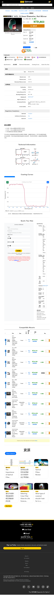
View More (8, 506)
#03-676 (29, 351)
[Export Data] (48, 182)
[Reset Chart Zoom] (7, 182)
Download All (29, 59)
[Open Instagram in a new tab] (43, 587)
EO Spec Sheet (19, 59)
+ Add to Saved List (26, 47)
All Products (8, 10)
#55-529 (29, 340)
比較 (36, 47)
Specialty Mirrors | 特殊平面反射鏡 (35, 10)
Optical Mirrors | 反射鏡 (23, 10)
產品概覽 (15, 64)
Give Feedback (26, 567)
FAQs (27, 565)
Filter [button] (8, 453)
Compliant (30, 113)
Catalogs (26, 571)
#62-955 (29, 403)
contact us (16, 260)
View (29, 116)
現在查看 (11, 474)
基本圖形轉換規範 (42, 57)
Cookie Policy (12, 579)
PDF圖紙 (28, 57)
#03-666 (29, 383)
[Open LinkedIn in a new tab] (38, 587)
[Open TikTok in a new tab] (47, 587)
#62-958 (29, 432)
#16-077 (29, 393)
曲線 (34, 57)
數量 (9, 246)
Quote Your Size (45, 64)
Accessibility (26, 579)
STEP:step (20, 57)
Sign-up (22, 548)
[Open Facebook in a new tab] (24, 587)
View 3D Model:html (10, 57)
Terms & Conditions (19, 579)
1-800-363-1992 (25, 524)
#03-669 (29, 373)
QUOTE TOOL (26, 537)
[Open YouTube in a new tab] (33, 587)
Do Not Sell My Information (24, 580)
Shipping (26, 561)
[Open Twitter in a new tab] (28, 587)
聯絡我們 (32, 7)
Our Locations (26, 558)
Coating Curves (35, 64)
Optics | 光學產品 (14, 10)
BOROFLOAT (30, 97)
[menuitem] (3, 2)
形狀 (9, 238)
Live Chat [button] (27, 529)
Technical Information (24, 64)
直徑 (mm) (10, 242)
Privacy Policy (6, 579)
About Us (26, 556)
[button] (31, 13)
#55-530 (29, 362)
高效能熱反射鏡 (45, 10)
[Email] (30, 13)
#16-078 (29, 413)
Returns (26, 563)
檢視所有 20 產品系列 (25, 13)
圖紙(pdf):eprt (9, 59)
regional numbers (28, 526)
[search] (27, 5)
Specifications (7, 64)
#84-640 (29, 423)
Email (28, 533)
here (36, 440)
